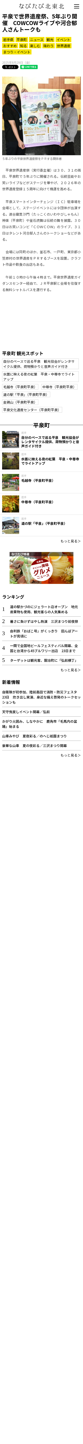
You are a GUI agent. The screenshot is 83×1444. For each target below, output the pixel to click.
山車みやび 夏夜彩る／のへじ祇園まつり (34, 735)
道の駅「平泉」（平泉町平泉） (26, 394)
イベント (63, 39)
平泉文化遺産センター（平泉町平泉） (32, 409)
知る (23, 45)
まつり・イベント (16, 51)
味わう (48, 45)
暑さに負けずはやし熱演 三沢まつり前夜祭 (44, 621)
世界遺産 (63, 45)
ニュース (36, 39)
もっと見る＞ (70, 540)
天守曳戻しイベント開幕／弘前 (26, 711)
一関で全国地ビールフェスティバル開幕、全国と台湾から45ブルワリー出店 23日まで (44, 648)
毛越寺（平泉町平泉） (20, 386)
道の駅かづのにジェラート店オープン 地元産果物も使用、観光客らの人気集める (44, 609)
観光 (50, 39)
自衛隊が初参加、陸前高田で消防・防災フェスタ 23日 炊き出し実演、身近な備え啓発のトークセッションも (41, 697)
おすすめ (10, 45)
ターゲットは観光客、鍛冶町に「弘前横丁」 (44, 660)
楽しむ (35, 45)
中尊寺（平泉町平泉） (59, 386)
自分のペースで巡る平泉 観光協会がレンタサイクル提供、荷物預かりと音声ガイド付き (38, 364)
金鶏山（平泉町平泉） (20, 402)
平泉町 (22, 39)
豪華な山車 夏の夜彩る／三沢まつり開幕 (34, 745)
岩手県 (8, 39)
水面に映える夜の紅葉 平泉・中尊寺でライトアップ (39, 376)
